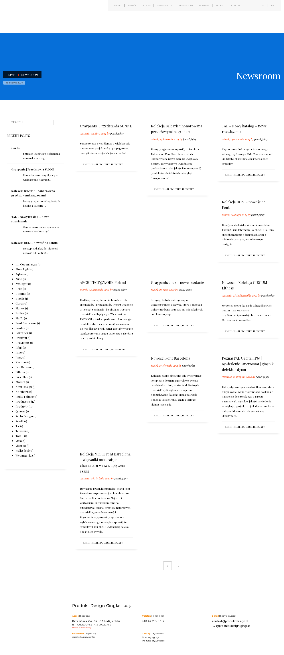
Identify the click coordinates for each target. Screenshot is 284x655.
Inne (19, 352)
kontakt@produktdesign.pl (230, 621)
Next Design (24, 387)
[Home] (42, 19)
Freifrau (21, 338)
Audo (19, 279)
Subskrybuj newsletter (83, 637)
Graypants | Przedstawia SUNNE (106, 126)
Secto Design (24, 416)
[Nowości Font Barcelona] (150, 347)
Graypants (23, 342)
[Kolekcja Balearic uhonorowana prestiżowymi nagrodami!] (150, 115)
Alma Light (23, 269)
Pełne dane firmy (81, 627)
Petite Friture (25, 396)
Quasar (20, 411)
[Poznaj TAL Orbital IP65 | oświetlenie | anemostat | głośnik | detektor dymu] (221, 347)
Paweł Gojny (117, 133)
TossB (20, 436)
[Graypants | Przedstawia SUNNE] (79, 115)
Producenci (103, 164)
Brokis (20, 298)
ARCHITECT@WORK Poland (103, 282)
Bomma (21, 293)
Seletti (20, 421)
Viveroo (21, 445)
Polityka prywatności (153, 640)
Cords (15, 148)
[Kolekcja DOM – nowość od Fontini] (221, 191)
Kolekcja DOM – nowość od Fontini (35, 243)
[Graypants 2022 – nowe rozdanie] (150, 271)
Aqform (21, 274)
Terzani (21, 431)
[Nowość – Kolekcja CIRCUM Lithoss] (221, 271)
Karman (21, 362)
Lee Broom (23, 367)
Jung (19, 357)
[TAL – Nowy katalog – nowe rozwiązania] (221, 115)
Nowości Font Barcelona (170, 358)
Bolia (19, 289)
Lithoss (20, 372)
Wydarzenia (118, 349)
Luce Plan (22, 377)
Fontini (20, 328)
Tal (18, 426)
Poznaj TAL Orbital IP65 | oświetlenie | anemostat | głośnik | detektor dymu (248, 364)
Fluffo (19, 318)
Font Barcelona (26, 323)
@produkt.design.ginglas (233, 625)
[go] (58, 122)
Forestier (22, 333)
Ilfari (19, 347)
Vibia (19, 441)
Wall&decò (23, 450)
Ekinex (20, 308)
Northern (22, 392)
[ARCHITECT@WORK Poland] (79, 271)
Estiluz (20, 313)
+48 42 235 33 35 (153, 621)
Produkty (117, 164)
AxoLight (22, 284)
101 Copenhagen (26, 264)
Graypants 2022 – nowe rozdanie (177, 282)
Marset (20, 382)
